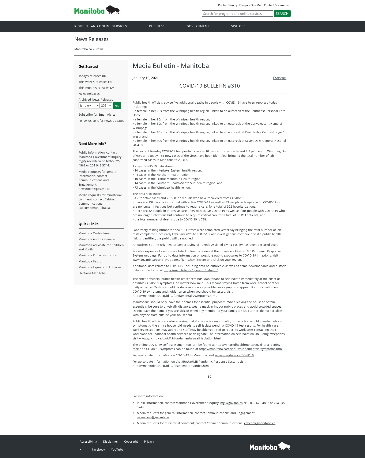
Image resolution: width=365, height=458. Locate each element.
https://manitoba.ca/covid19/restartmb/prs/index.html (171, 366)
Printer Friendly (228, 5)
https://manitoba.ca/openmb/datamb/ (191, 270)
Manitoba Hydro (90, 261)
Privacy (149, 441)
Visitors (238, 26)
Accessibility (88, 441)
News (99, 49)
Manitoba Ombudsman (95, 233)
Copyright (131, 441)
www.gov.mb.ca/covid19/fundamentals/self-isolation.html (180, 338)
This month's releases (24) (97, 88)
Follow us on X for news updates (101, 121)
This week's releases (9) (95, 82)
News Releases (89, 94)
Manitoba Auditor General (97, 239)
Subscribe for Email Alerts (97, 114)
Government (198, 26)
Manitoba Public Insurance (98, 255)
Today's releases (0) (92, 76)
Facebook (98, 449)
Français (244, 5)
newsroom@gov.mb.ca (153, 417)
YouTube (117, 449)
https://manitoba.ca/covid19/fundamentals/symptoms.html (174, 296)
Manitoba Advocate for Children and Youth (101, 247)
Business (157, 26)
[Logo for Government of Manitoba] (97, 12)
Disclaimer (110, 441)
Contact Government (277, 5)
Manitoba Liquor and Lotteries (100, 267)
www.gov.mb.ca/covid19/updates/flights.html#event (169, 260)
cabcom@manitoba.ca (259, 423)
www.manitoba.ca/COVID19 (234, 355)
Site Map (256, 5)
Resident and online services (100, 26)
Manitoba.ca (83, 49)
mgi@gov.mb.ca (231, 403)
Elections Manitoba (92, 273)
